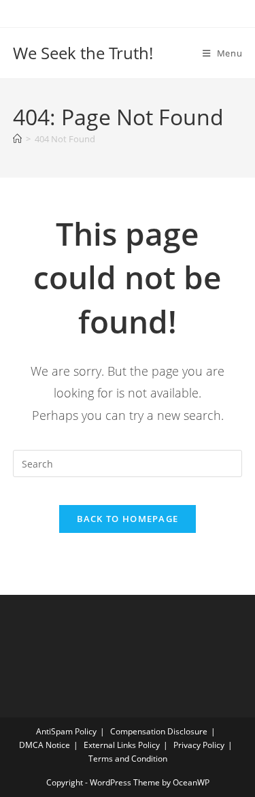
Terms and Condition (127, 758)
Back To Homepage (128, 519)
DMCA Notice (44, 745)
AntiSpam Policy (66, 731)
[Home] (17, 139)
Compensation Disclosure (158, 731)
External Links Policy (122, 745)
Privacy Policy (198, 745)
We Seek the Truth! (83, 53)
